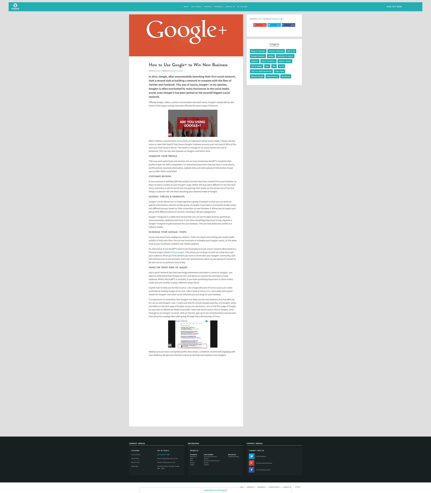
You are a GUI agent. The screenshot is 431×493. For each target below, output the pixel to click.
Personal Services (210, 457)
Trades (206, 465)
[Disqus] (186, 393)
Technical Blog (233, 457)
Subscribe (214, 490)
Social (281, 66)
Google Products (258, 56)
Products (208, 7)
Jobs (241, 487)
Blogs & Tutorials (258, 51)
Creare (158, 71)
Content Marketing (276, 51)
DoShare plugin (176, 252)
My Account (242, 7)
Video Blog (279, 71)
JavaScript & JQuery (285, 56)
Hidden (271, 56)
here (208, 291)
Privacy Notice (274, 487)
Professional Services (212, 461)
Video (192, 465)
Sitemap (297, 487)
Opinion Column (285, 61)
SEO (274, 66)
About (186, 7)
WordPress (286, 76)
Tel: (163, 455)
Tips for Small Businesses (261, 71)
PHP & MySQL (256, 66)
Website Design (257, 76)
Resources (218, 7)
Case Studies (196, 7)
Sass (267, 66)
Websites (193, 457)
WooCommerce (272, 76)
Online (206, 459)
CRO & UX (291, 51)
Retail (206, 463)
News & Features (268, 61)
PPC (191, 461)
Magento (254, 61)
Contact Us (230, 7)
